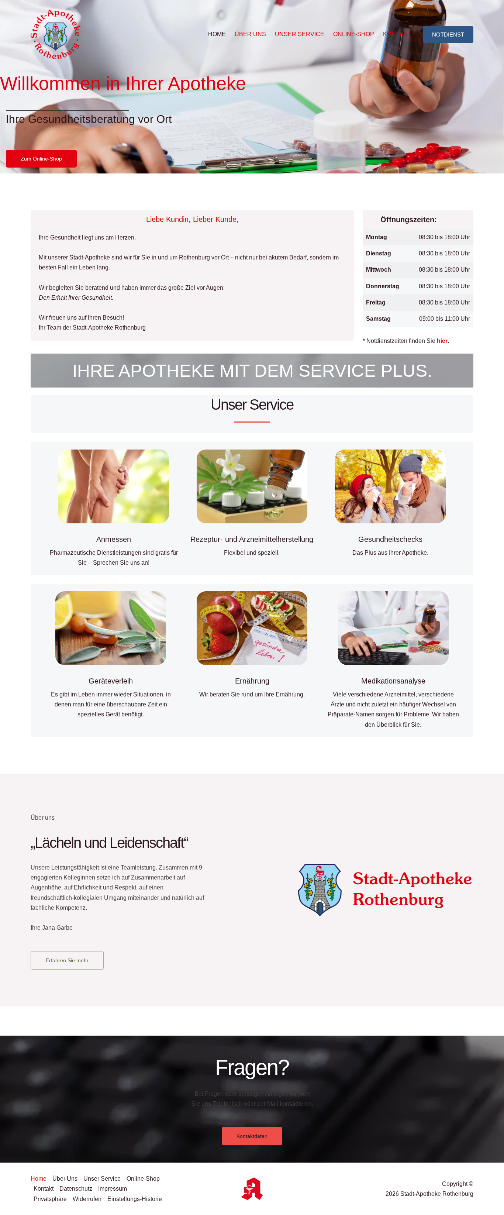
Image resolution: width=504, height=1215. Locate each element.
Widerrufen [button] (87, 1199)
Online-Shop (353, 34)
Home (217, 34)
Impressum (112, 1188)
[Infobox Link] (114, 509)
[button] (448, 34)
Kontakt (397, 34)
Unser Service (299, 34)
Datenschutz (75, 1188)
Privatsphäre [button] (50, 1199)
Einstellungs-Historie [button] (134, 1199)
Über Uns (250, 34)
